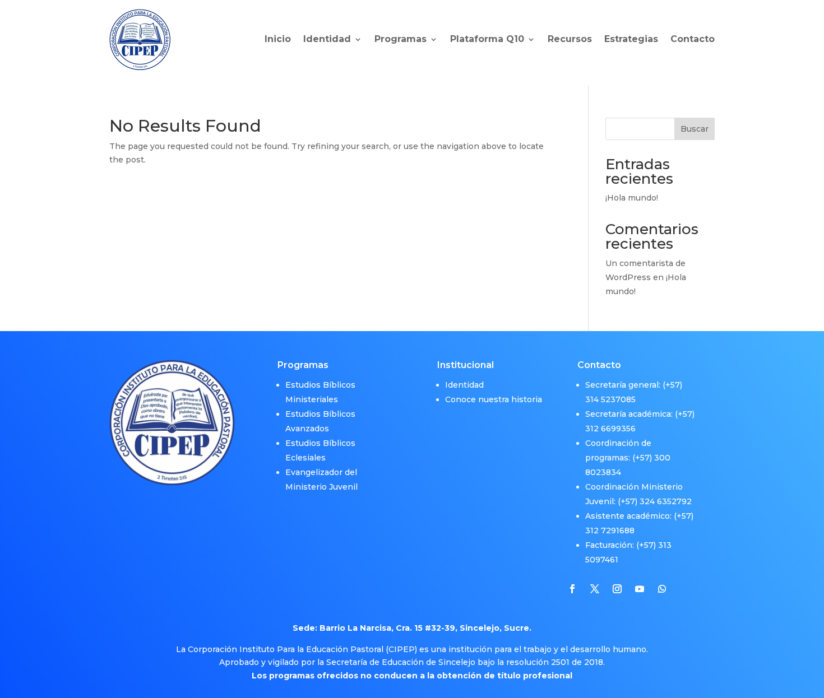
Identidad (327, 39)
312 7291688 (610, 530)
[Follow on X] (595, 589)
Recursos (570, 39)
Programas (400, 39)
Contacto (692, 39)
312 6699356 (610, 429)
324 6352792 (666, 501)
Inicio (278, 39)
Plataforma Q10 (487, 39)
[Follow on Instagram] (617, 589)
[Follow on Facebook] (572, 589)
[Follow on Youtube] (640, 589)
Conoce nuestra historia (493, 399)
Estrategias (631, 39)
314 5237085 (610, 399)
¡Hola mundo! (631, 198)
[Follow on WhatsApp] (662, 589)
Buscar (695, 129)
